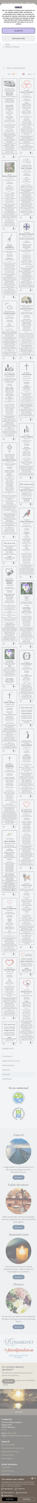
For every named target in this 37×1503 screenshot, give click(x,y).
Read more (18, 1486)
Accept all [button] (9, 1499)
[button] (18, 1496)
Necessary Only (18, 38)
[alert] (18, 1489)
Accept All (19, 30)
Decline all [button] (27, 1499)
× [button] (35, 1478)
